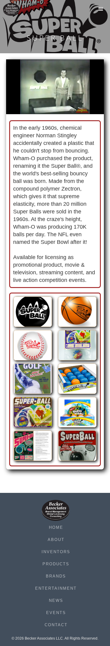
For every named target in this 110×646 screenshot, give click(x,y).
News (56, 600)
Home (56, 527)
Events (56, 612)
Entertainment (56, 588)
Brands (56, 576)
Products (55, 564)
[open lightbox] (32, 313)
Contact (56, 625)
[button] (101, 10)
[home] (15, 9)
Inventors (56, 551)
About (56, 539)
